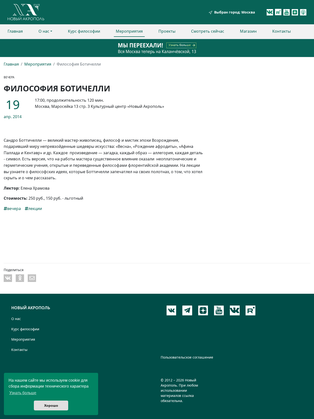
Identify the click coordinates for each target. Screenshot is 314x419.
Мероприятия (129, 31)
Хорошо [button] (51, 405)
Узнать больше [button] (22, 393)
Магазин (248, 31)
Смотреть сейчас (207, 31)
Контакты (281, 31)
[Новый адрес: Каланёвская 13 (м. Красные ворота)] (157, 48)
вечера (14, 208)
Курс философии (84, 31)
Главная (15, 31)
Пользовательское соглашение (187, 357)
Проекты (166, 31)
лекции (35, 208)
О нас (44, 31)
